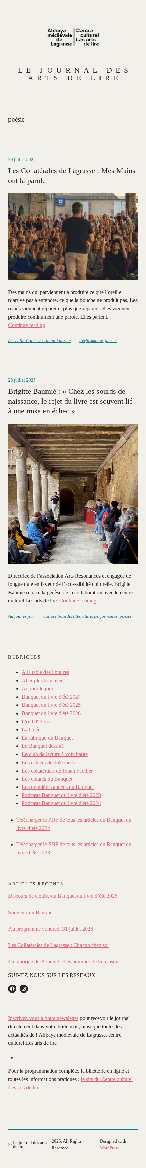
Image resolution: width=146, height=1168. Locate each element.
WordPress (109, 1147)
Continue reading (26, 325)
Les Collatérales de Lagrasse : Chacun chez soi (58, 945)
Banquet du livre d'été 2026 (51, 713)
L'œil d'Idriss (36, 721)
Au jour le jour (21, 616)
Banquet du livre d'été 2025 (51, 705)
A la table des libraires (45, 672)
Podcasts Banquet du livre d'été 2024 (61, 803)
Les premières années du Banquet (58, 787)
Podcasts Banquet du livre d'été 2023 (61, 795)
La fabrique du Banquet (47, 738)
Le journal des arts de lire (75, 74)
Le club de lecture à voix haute (55, 754)
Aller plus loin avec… (45, 680)
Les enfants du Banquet (47, 779)
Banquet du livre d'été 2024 (51, 697)
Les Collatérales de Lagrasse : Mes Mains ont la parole (71, 175)
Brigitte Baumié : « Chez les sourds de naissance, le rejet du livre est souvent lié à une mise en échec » (70, 401)
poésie (111, 340)
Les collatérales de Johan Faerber (39, 340)
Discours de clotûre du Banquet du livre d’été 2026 (62, 896)
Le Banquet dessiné (43, 746)
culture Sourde (57, 616)
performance (91, 340)
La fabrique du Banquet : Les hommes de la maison (63, 961)
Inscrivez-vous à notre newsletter (43, 1018)
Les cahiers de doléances (48, 762)
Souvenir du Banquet (31, 912)
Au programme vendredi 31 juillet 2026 (50, 929)
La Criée (31, 730)
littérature (82, 616)
